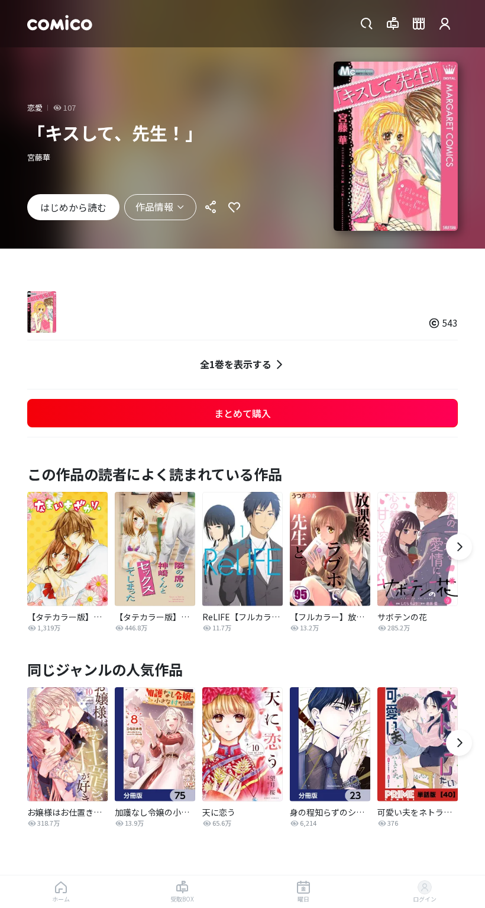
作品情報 (154, 206)
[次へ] (459, 547)
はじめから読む (73, 207)
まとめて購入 (242, 413)
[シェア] (210, 207)
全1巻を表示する (235, 364)
